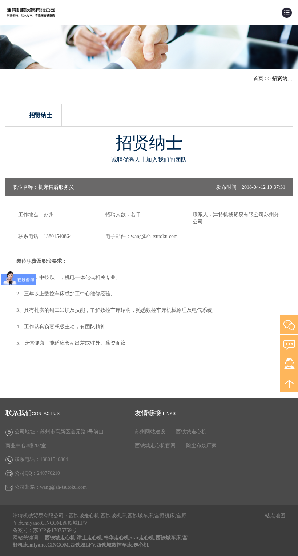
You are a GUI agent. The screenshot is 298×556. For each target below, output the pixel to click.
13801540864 (54, 459)
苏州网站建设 (150, 432)
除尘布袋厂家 (201, 446)
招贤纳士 (40, 115)
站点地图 (275, 516)
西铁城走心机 (191, 432)
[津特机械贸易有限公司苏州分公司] (30, 12)
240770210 (48, 473)
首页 (258, 78)
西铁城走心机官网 (155, 446)
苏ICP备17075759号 (55, 530)
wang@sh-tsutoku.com (63, 487)
